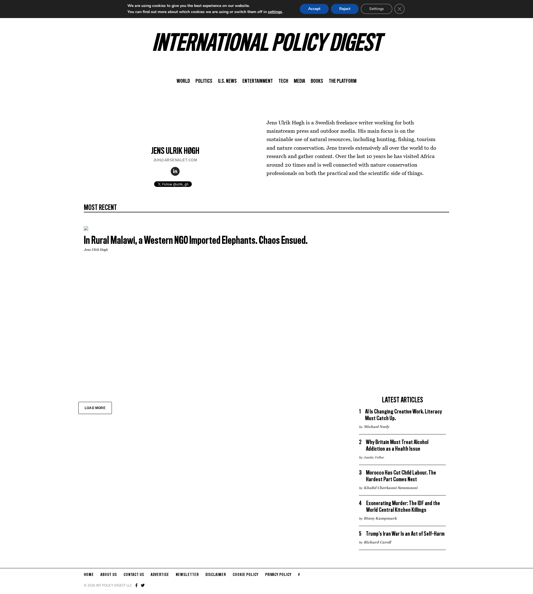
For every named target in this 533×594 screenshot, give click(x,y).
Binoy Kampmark (380, 518)
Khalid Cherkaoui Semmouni (391, 487)
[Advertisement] (402, 309)
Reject (344, 8)
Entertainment (257, 81)
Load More (95, 408)
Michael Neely (376, 426)
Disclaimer (215, 575)
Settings (376, 8)
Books (317, 81)
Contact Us (134, 575)
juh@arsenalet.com (175, 160)
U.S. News (227, 81)
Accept (314, 8)
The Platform (342, 81)
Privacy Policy (278, 575)
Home (89, 575)
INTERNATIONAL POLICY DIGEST (266, 44)
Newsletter (187, 575)
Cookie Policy (245, 575)
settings (275, 11)
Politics (203, 81)
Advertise (160, 575)
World (183, 81)
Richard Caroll (377, 542)
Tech (283, 81)
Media (299, 81)
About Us (108, 575)
